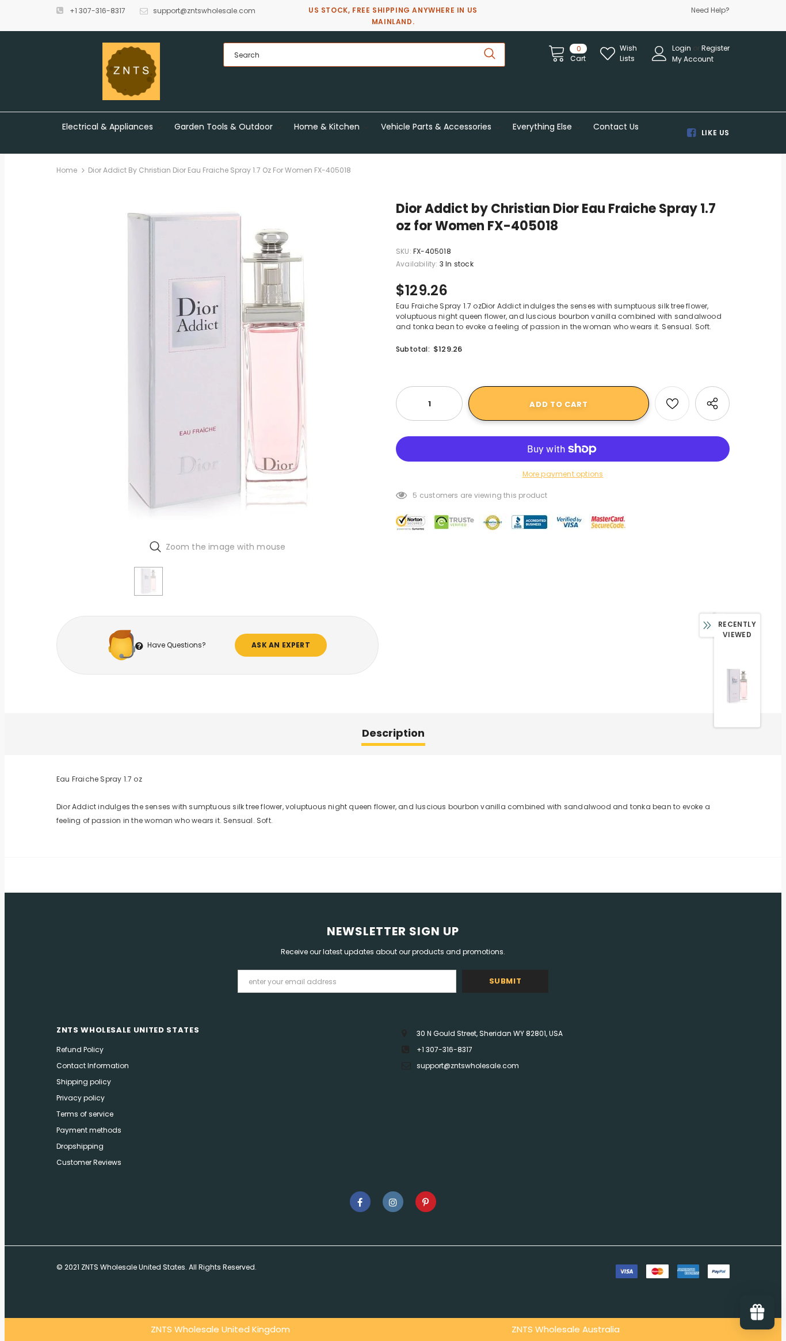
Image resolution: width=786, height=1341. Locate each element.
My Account (692, 59)
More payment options (563, 474)
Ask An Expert (280, 645)
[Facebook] (360, 1201)
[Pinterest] (425, 1201)
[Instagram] (393, 1201)
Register (715, 48)
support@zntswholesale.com (204, 11)
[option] (217, 365)
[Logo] (131, 71)
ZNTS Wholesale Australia (566, 1329)
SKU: (403, 251)
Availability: (417, 264)
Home (66, 170)
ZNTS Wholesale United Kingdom (220, 1329)
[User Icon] (659, 53)
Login (682, 48)
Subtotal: (413, 349)
